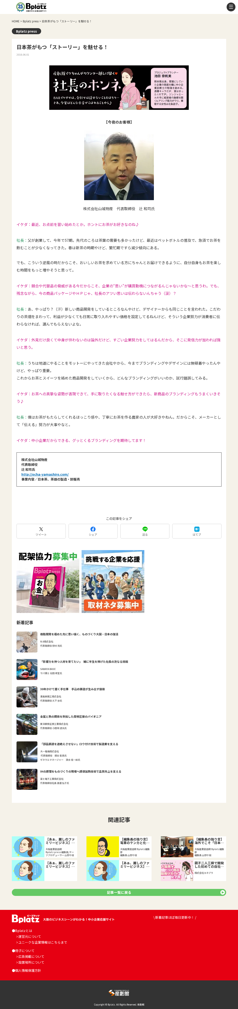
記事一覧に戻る (119, 892)
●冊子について (23, 950)
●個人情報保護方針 (26, 970)
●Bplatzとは (22, 930)
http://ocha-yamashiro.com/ (45, 474)
